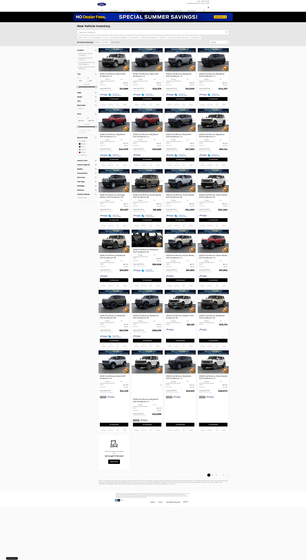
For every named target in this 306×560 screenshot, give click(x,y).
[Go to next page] (227, 451)
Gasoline (196, 37)
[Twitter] (119, 476)
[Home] (102, 3)
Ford (106, 42)
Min (78, 77)
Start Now (114, 438)
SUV (107, 37)
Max (88, 77)
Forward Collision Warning (179, 37)
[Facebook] (116, 476)
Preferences (174, 553)
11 (223, 451)
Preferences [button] (112, 555)
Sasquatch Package (120, 37)
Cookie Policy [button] (146, 553)
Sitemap (152, 478)
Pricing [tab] (107, 79)
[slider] (78, 87)
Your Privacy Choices (152, 484)
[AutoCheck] (104, 94)
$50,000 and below (151, 37)
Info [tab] (121, 79)
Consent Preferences (12, 558)
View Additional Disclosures (173, 478)
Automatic (135, 37)
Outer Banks (97, 37)
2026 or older (83, 37)
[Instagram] (121, 476)
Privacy (160, 478)
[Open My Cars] (208, 7)
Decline (187, 553)
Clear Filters (115, 42)
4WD (164, 37)
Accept (200, 553)
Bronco (97, 42)
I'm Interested (114, 99)
